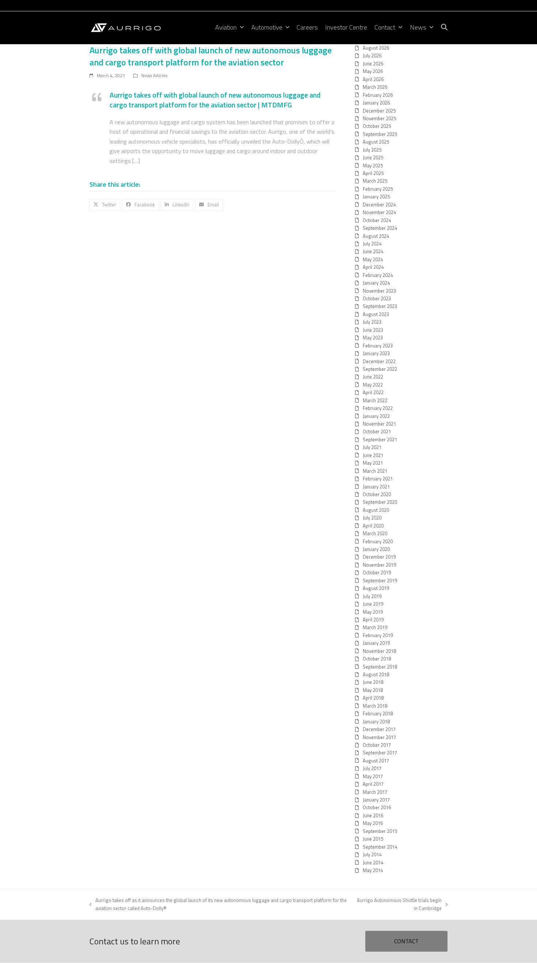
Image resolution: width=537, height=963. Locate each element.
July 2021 (372, 447)
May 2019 (373, 612)
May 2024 (373, 259)
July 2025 (372, 149)
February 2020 (378, 541)
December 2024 (379, 204)
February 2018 (378, 713)
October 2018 (377, 658)
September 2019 (380, 580)
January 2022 (376, 416)
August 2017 (376, 760)
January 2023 (376, 353)
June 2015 (373, 838)
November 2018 (379, 651)
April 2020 (373, 525)
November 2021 (379, 423)
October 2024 (377, 220)
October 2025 (377, 126)
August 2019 (376, 588)
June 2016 (373, 815)
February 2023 (378, 345)
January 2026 (376, 102)
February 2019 (378, 635)
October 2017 (377, 745)
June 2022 (373, 376)
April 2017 (373, 784)
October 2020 (377, 494)
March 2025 (375, 180)
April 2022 (373, 392)
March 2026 (375, 87)
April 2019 (373, 619)
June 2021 (373, 455)
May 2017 (373, 776)
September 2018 (380, 666)
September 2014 (380, 846)
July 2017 (372, 768)
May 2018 (373, 690)
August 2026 (376, 48)
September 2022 (380, 369)
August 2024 (376, 236)
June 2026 (373, 63)
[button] (444, 28)
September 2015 (380, 831)
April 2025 (373, 173)
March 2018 (375, 705)
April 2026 (373, 79)
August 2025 (376, 141)
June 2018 (373, 682)
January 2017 (376, 799)
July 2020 (372, 517)
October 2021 (377, 431)
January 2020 (376, 549)
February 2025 (378, 189)
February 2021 (378, 478)
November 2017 (379, 737)
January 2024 (376, 282)
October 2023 (377, 298)
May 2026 (373, 71)
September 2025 (380, 134)
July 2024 (372, 243)
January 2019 (376, 643)
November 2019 (379, 564)
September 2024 (380, 228)
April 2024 (373, 267)
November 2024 (379, 212)
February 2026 (378, 95)
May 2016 (373, 823)
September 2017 (380, 752)
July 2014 (372, 854)
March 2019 (375, 627)
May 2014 (373, 870)
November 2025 (379, 118)
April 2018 (373, 697)
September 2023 (380, 306)
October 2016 (377, 807)
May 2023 (373, 337)
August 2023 (376, 314)
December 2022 (379, 361)
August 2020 (376, 510)
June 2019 (373, 604)
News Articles (154, 75)
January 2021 (376, 486)
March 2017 (375, 792)
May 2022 (373, 384)
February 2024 (378, 275)
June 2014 (373, 862)
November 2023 (379, 290)
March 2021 (375, 471)
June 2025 (373, 157)
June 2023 (373, 330)
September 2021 (380, 439)
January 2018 (376, 721)
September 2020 (380, 502)
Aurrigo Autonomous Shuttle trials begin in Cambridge (398, 904)
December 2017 (379, 729)
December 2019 (379, 556)
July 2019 (372, 596)
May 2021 (373, 463)
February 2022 (378, 408)
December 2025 (379, 110)
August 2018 (376, 674)
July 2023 (372, 322)
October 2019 (377, 572)
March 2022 (375, 400)
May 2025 (373, 165)
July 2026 (372, 55)
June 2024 (373, 251)
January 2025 (376, 196)
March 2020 (375, 533)
